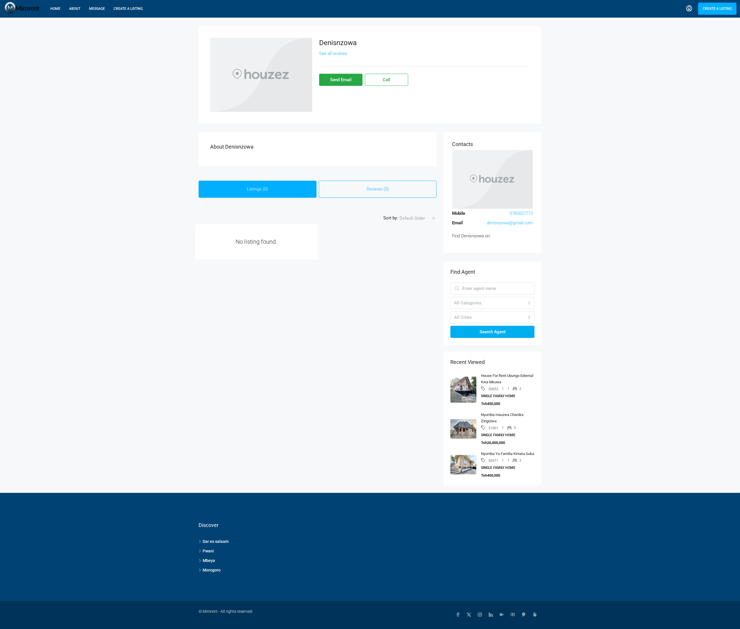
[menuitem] (689, 9)
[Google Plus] (503, 615)
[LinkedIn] (492, 615)
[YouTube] (514, 615)
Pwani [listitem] (208, 551)
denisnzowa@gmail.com (510, 222)
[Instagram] (481, 615)
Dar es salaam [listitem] (216, 541)
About (74, 9)
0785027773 (521, 213)
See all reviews (333, 53)
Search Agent (493, 331)
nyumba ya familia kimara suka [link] (507, 454)
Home (55, 9)
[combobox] (417, 218)
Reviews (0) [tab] (378, 189)
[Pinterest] (525, 615)
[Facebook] (459, 615)
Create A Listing (128, 9)
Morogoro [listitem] (212, 570)
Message (97, 9)
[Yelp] (536, 615)
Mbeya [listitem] (209, 560)
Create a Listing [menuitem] (717, 9)
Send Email (341, 79)
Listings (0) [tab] (257, 189)
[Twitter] (470, 615)
